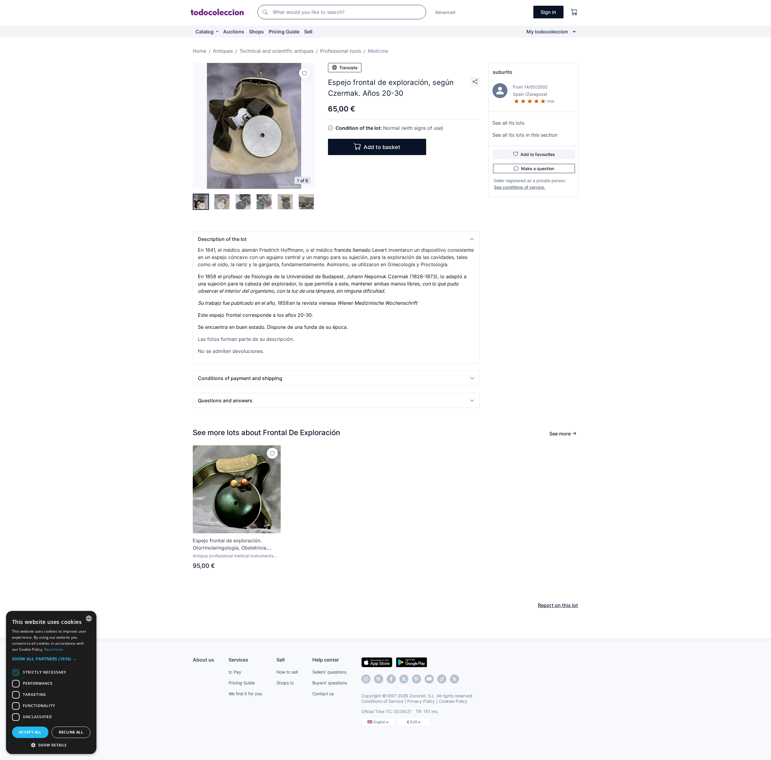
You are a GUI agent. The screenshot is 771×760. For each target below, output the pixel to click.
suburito (502, 72)
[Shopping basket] (574, 12)
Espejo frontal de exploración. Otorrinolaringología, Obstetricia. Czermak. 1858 (230, 544)
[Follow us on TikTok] (441, 679)
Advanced (445, 12)
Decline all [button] (71, 732)
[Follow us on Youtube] (429, 679)
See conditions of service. (519, 187)
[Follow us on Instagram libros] (378, 679)
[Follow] (304, 73)
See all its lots (508, 123)
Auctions (233, 32)
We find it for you (245, 693)
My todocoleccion (547, 32)
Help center (325, 660)
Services (238, 660)
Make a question (537, 168)
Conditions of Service (382, 701)
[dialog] (51, 682)
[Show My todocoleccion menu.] (574, 32)
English (379, 722)
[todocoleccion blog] (454, 679)
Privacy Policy (421, 701)
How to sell (287, 671)
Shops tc (285, 682)
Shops (256, 32)
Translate (348, 67)
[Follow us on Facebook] (391, 679)
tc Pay (235, 671)
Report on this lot (558, 605)
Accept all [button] (30, 732)
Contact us (323, 693)
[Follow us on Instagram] (365, 679)
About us (203, 660)
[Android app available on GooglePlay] (411, 662)
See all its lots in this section (524, 135)
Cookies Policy (453, 701)
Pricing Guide (284, 32)
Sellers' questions (329, 671)
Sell (308, 32)
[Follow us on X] (403, 679)
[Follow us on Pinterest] (416, 679)
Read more (54, 649)
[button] (336, 239)
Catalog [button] (205, 32)
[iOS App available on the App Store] (376, 662)
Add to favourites (537, 154)
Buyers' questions (329, 682)
